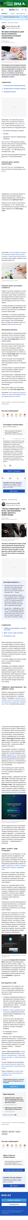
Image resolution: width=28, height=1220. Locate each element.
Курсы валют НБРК (21, 13)
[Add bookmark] (25, 478)
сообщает (7, 142)
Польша (18, 1131)
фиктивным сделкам (14, 324)
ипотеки (6, 337)
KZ (22, 9)
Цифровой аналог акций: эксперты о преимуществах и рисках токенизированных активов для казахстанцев (14, 1100)
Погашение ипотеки (10, 91)
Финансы (4, 13)
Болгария (4, 1134)
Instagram (15, 491)
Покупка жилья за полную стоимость (15, 88)
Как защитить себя (9, 636)
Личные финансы (13, 499)
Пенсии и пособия (13, 22)
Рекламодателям (14, 1204)
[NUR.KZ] (14, 10)
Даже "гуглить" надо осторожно (13, 633)
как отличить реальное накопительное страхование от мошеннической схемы (13, 1066)
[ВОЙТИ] (25, 9)
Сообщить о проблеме (14, 1200)
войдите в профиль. (17, 433)
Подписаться (14, 1086)
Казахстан (4, 1131)
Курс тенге (11, 1131)
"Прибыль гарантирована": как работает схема (15, 629)
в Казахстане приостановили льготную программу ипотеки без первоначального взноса (14, 394)
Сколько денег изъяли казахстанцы (14, 85)
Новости (13, 13)
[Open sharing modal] (18, 478)
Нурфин (11, 77)
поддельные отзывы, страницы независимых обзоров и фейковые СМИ (14, 867)
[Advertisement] (14, 107)
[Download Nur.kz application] (14, 3)
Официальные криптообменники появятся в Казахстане (13, 1108)
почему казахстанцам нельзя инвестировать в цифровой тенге (13, 1073)
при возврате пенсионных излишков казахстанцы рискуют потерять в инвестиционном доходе (14, 254)
